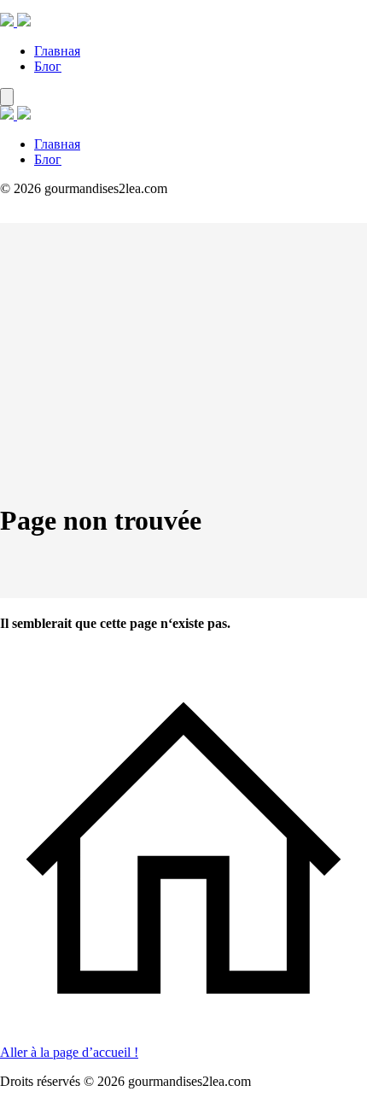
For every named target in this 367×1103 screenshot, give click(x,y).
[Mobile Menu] (7, 97)
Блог (47, 66)
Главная (57, 51)
